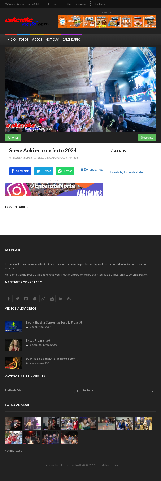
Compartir (22, 171)
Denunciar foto (93, 169)
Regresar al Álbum (22, 157)
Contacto (100, 4)
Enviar (68, 171)
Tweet (47, 171)
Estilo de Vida (41, 390)
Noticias (52, 39)
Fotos (23, 39)
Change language (76, 4)
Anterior (13, 137)
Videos (37, 39)
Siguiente (147, 137)
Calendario (71, 39)
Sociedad (118, 390)
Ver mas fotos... (13, 450)
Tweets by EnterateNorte (126, 172)
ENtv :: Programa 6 (38, 340)
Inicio (11, 39)
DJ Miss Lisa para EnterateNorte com (50, 358)
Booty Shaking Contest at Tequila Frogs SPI (54, 322)
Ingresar (53, 4)
